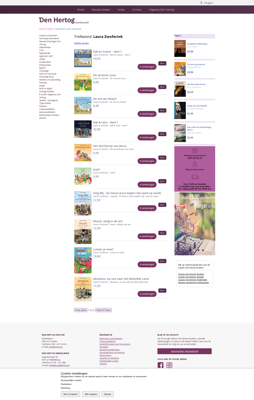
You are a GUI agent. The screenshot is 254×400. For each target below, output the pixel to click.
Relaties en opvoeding (49, 79)
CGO (41, 50)
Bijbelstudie (44, 53)
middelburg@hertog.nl (59, 365)
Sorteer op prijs (81, 43)
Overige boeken (46, 91)
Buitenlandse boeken (49, 115)
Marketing (65, 388)
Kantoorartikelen (47, 112)
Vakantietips (45, 47)
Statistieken (66, 384)
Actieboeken (45, 62)
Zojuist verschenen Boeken (191, 274)
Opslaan (107, 394)
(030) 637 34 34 (194, 158)
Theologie (44, 70)
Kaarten (43, 106)
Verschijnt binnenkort (49, 38)
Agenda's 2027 (46, 56)
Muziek (42, 118)
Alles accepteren (70, 394)
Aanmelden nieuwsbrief (184, 351)
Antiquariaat (45, 64)
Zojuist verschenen (48, 35)
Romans (43, 82)
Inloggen (208, 2)
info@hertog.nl (56, 346)
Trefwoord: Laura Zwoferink (68, 28)
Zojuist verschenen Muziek (191, 277)
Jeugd (42, 85)
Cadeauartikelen (47, 109)
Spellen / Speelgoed (48, 100)
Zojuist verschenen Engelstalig (192, 279)
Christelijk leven (46, 76)
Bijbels (42, 67)
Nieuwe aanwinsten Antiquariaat (193, 282)
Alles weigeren (91, 394)
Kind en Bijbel (45, 88)
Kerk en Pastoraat (47, 73)
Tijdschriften (45, 103)
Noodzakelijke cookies (71, 380)
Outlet (42, 59)
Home (42, 28)
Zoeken (49, 28)
